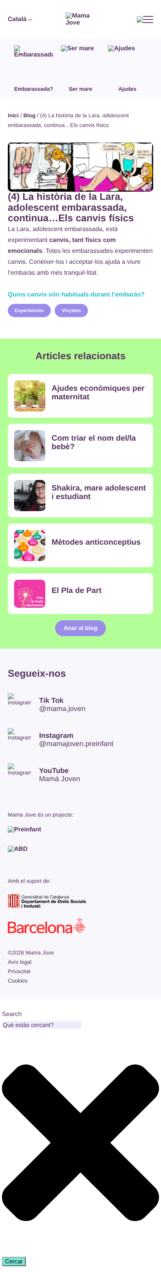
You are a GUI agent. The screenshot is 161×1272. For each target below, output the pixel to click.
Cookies (18, 980)
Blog (29, 115)
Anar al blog (81, 628)
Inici (13, 115)
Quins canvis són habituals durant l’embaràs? (76, 294)
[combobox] (41, 1025)
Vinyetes (71, 310)
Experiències (29, 310)
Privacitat (19, 971)
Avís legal (19, 962)
